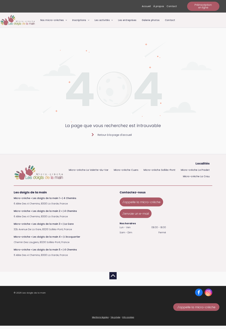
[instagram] (208, 293)
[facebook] (199, 293)
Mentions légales (100, 317)
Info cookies (128, 317)
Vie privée (115, 317)
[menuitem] (146, 6)
